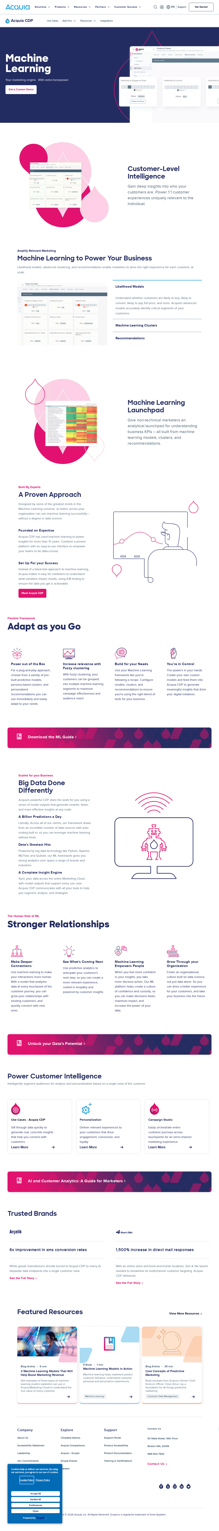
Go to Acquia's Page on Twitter (168, 1486)
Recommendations (130, 338)
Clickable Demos (70, 1438)
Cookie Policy (27, 1480)
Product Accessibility (116, 1445)
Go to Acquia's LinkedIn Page (181, 1486)
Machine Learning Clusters (136, 325)
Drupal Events (69, 1461)
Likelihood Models (129, 287)
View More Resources (184, 1314)
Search (155, 7)
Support (182, 6)
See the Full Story (22, 1278)
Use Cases (52, 20)
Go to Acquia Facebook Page (161, 1486)
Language (170, 7)
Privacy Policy (43, 1480)
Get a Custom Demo (21, 89)
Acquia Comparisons (73, 1445)
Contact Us (156, 1464)
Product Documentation (118, 1453)
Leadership (23, 1453)
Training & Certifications (118, 1461)
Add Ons (67, 20)
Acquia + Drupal (70, 1453)
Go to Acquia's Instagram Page (175, 1486)
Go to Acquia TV (188, 1486)
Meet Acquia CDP (32, 593)
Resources (86, 20)
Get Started (201, 6)
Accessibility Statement (30, 1445)
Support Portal (112, 1438)
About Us (22, 1438)
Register (162, 7)
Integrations (106, 20)
